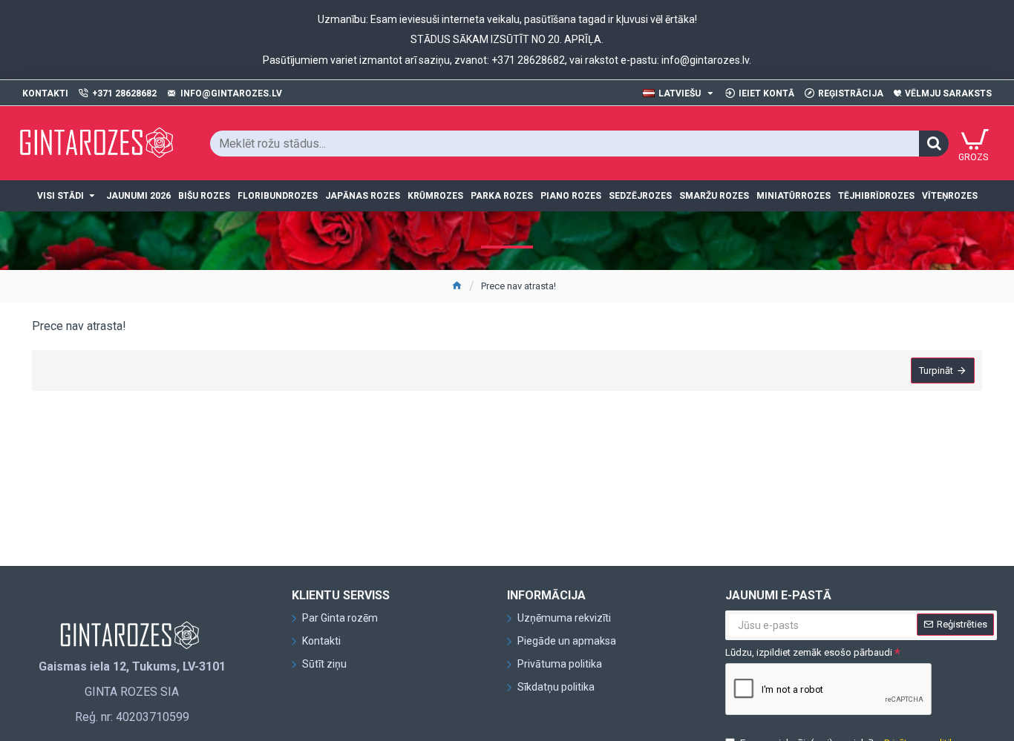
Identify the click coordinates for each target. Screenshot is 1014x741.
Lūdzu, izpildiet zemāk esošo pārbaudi (808, 652)
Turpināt (936, 370)
